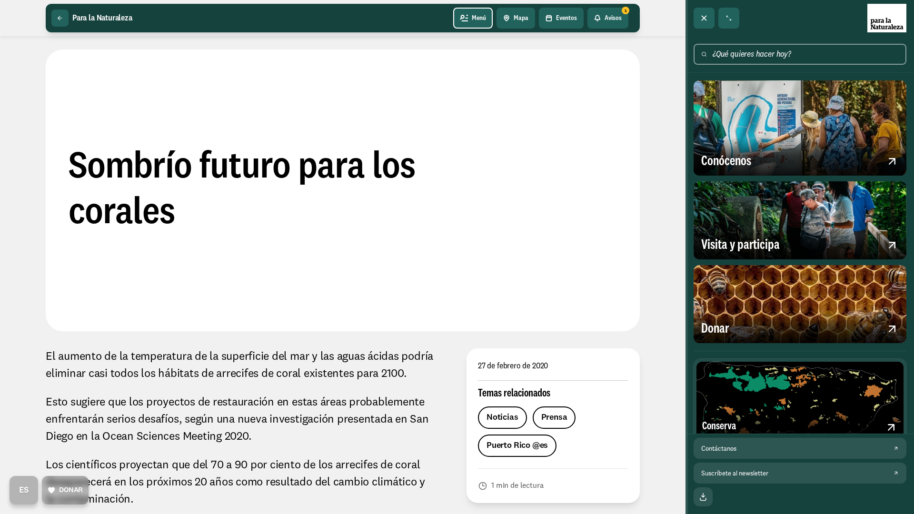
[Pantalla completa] (728, 18)
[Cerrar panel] (704, 18)
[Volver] (60, 18)
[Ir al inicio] (886, 18)
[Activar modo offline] (703, 496)
